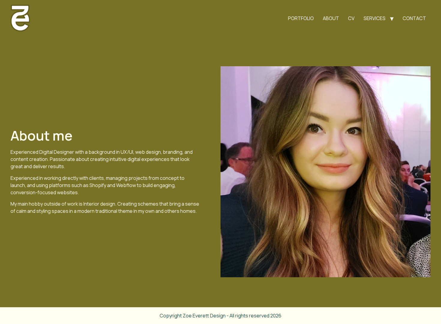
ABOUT (331, 18)
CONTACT (414, 18)
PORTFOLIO (301, 18)
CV (351, 18)
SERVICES (375, 18)
